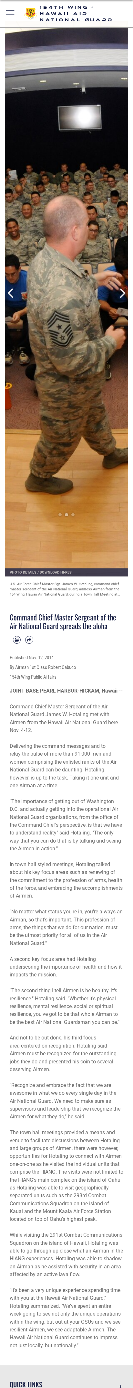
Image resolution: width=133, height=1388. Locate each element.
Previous (11, 293)
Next (122, 293)
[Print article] (17, 640)
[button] (10, 13)
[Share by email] (29, 640)
